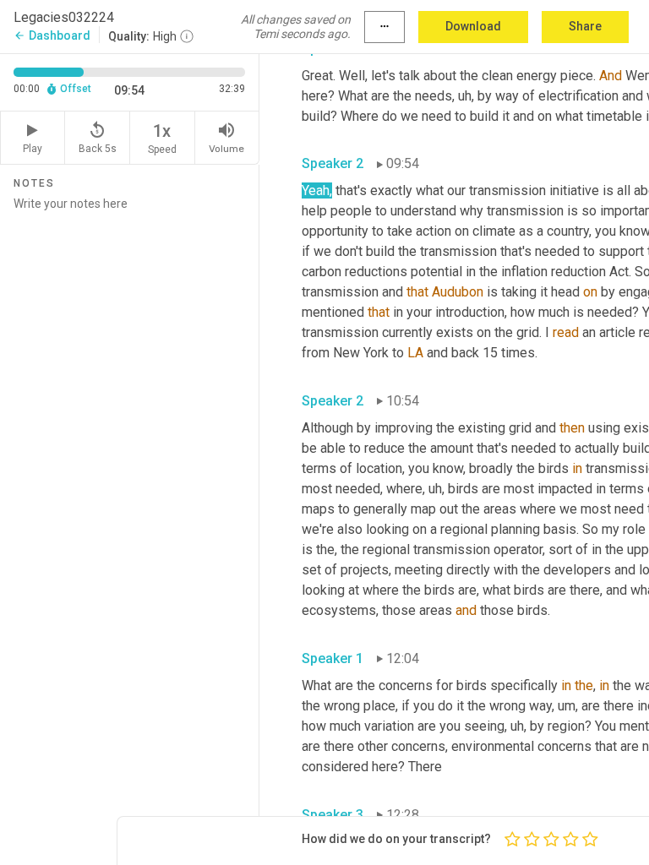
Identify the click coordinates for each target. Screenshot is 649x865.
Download (473, 26)
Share (585, 26)
